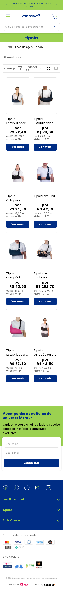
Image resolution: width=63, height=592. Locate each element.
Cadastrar (31, 463)
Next (57, 5)
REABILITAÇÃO (24, 47)
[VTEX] (24, 584)
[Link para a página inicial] (10, 47)
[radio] (48, 68)
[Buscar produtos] (57, 26)
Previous (6, 5)
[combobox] (31, 27)
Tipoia (40, 47)
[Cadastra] (49, 585)
